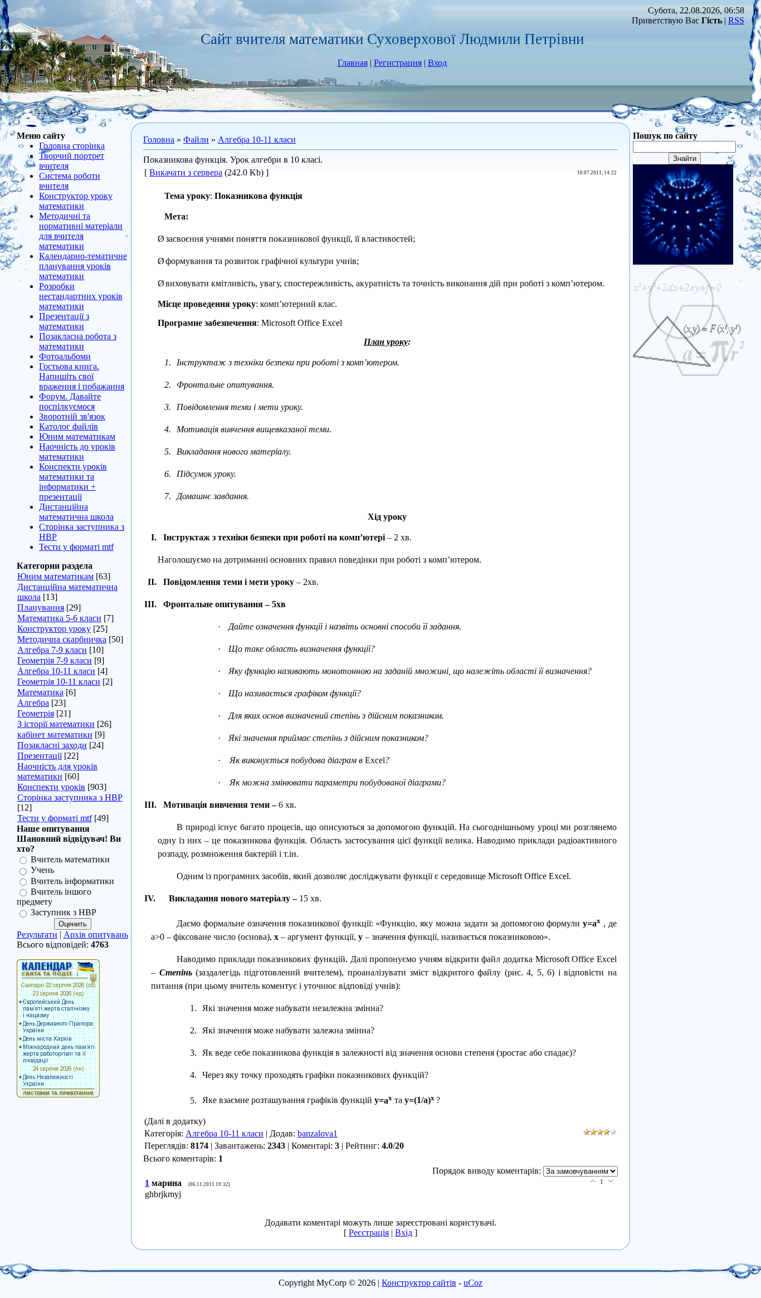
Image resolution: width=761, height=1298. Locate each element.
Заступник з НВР (63, 913)
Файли (196, 139)
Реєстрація (369, 1232)
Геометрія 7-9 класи (54, 660)
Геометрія (35, 713)
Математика (40, 692)
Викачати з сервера (185, 172)
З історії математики (56, 724)
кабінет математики (54, 734)
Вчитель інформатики (72, 881)
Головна (158, 139)
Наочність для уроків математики (57, 771)
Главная (353, 62)
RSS (736, 20)
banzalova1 (317, 1133)
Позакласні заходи (52, 745)
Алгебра (33, 702)
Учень (42, 870)
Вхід (403, 1232)
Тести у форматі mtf (54, 818)
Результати (37, 934)
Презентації (39, 755)
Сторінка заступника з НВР (70, 797)
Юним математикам (55, 576)
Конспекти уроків (51, 787)
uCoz (473, 1282)
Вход (437, 62)
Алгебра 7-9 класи (52, 650)
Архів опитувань (96, 934)
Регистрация (398, 62)
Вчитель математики (70, 859)
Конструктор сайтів (419, 1282)
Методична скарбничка (61, 639)
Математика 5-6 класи (59, 618)
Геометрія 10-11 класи (58, 681)
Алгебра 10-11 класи (56, 671)
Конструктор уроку (54, 628)
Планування (40, 607)
